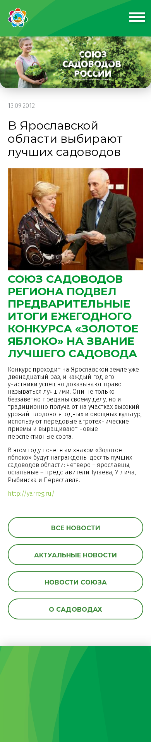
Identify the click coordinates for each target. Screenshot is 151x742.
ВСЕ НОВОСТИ (75, 528)
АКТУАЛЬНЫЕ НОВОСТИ (75, 555)
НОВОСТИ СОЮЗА (76, 582)
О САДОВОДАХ (75, 609)
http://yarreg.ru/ (31, 493)
